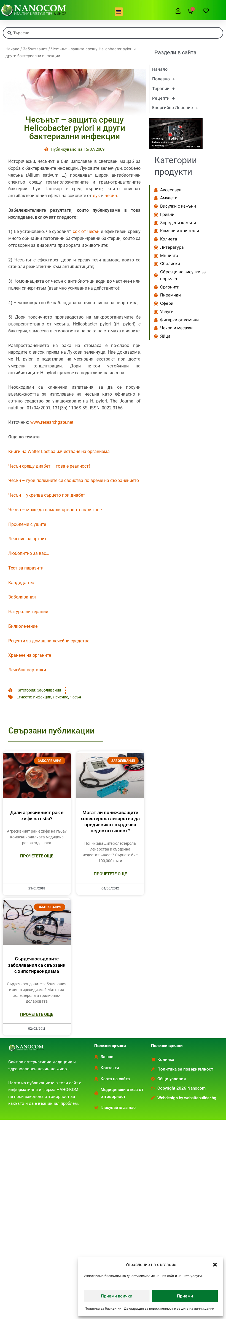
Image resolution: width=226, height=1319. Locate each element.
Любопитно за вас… (28, 553)
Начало (12, 49)
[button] (215, 1264)
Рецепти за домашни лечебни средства (49, 640)
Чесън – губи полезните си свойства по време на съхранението (73, 480)
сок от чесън (86, 231)
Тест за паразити (26, 568)
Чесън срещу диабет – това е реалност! (49, 466)
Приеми (185, 1296)
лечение (60, 697)
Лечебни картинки (27, 669)
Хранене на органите (29, 655)
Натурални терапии (28, 611)
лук (96, 195)
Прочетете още (36, 856)
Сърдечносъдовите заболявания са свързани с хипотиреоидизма (37, 965)
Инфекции (42, 697)
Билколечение (22, 626)
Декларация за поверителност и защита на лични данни (169, 1308)
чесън (111, 195)
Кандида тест (22, 582)
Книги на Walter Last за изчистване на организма (59, 451)
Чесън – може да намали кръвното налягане (55, 509)
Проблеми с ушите (27, 524)
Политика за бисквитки (103, 1308)
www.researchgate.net (51, 422)
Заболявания (35, 49)
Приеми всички (116, 1296)
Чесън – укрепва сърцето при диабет (46, 495)
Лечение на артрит (27, 538)
